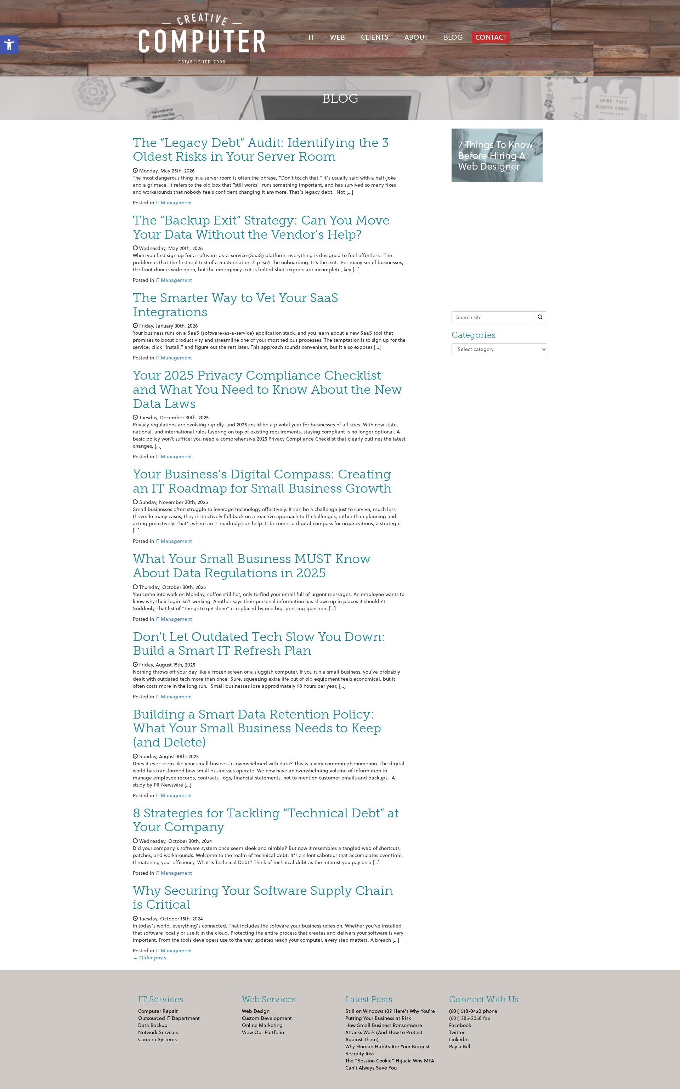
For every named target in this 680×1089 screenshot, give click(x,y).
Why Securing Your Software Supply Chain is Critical (263, 897)
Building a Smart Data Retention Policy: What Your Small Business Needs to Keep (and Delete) (257, 728)
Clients (375, 37)
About (416, 37)
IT (311, 37)
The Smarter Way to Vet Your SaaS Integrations (235, 304)
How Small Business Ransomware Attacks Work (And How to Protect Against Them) (384, 1032)
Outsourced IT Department (169, 1018)
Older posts (149, 957)
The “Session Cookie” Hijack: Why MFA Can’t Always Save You (389, 1064)
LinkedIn (459, 1039)
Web (337, 37)
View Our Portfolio (263, 1032)
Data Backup (153, 1025)
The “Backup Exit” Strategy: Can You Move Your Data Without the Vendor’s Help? (261, 227)
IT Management (173, 202)
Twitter (457, 1032)
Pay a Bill (459, 1046)
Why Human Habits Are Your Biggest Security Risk (387, 1050)
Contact (491, 37)
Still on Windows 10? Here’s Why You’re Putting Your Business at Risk (390, 1014)
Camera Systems (157, 1039)
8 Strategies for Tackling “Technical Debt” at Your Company (266, 820)
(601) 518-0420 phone (473, 1011)
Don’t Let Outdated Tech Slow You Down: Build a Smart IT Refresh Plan (259, 643)
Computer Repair (158, 1011)
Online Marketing (262, 1025)
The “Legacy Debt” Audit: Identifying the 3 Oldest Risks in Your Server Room (261, 149)
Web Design (256, 1011)
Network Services (158, 1032)
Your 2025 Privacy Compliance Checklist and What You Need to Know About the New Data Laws (267, 389)
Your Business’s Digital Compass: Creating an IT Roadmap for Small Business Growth (262, 481)
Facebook (460, 1025)
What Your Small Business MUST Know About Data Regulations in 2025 (252, 565)
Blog (453, 37)
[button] (9, 44)
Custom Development (267, 1018)
